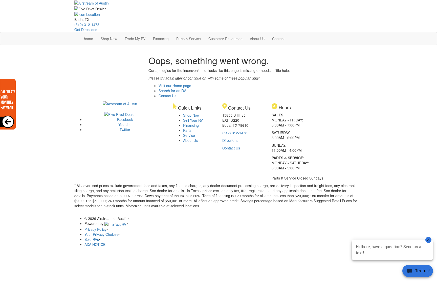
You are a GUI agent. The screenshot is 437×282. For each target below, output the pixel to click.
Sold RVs (91, 239)
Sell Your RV (193, 120)
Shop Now (109, 38)
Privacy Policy (95, 229)
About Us (257, 38)
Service (189, 135)
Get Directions (85, 29)
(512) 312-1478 (86, 24)
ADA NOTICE (94, 244)
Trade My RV (135, 38)
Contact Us (167, 95)
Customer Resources (225, 38)
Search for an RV (172, 90)
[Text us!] (417, 272)
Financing (161, 38)
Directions (230, 140)
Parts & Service (188, 38)
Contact (278, 38)
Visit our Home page (175, 85)
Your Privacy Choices (101, 234)
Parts (187, 130)
